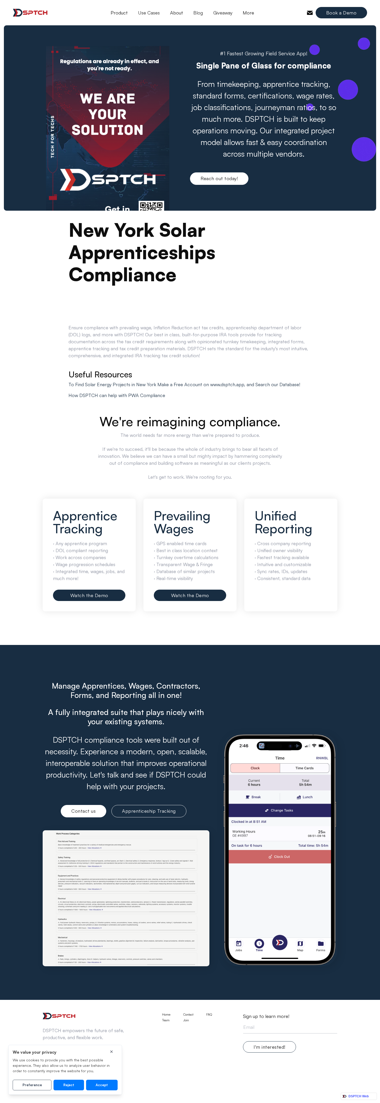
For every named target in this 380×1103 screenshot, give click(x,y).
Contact (188, 1014)
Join (186, 1020)
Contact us (83, 811)
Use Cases (149, 13)
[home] (30, 13)
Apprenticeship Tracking (149, 811)
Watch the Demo (89, 595)
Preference (32, 1085)
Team (166, 1020)
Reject (68, 1085)
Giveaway (222, 13)
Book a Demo (341, 13)
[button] (119, 13)
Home (166, 1014)
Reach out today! (219, 178)
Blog (198, 13)
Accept (102, 1085)
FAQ (209, 1014)
